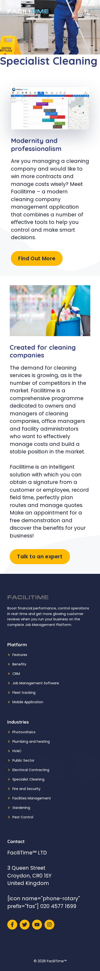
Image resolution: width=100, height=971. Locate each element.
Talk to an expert (40, 556)
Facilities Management (31, 798)
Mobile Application (27, 702)
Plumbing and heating (31, 741)
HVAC (17, 751)
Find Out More (36, 258)
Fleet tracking (23, 692)
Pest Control (22, 817)
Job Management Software (35, 683)
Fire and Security (26, 788)
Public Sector (23, 760)
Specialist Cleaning (28, 779)
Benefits (19, 664)
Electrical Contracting (30, 769)
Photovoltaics (23, 732)
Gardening (21, 807)
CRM (16, 673)
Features (19, 654)
